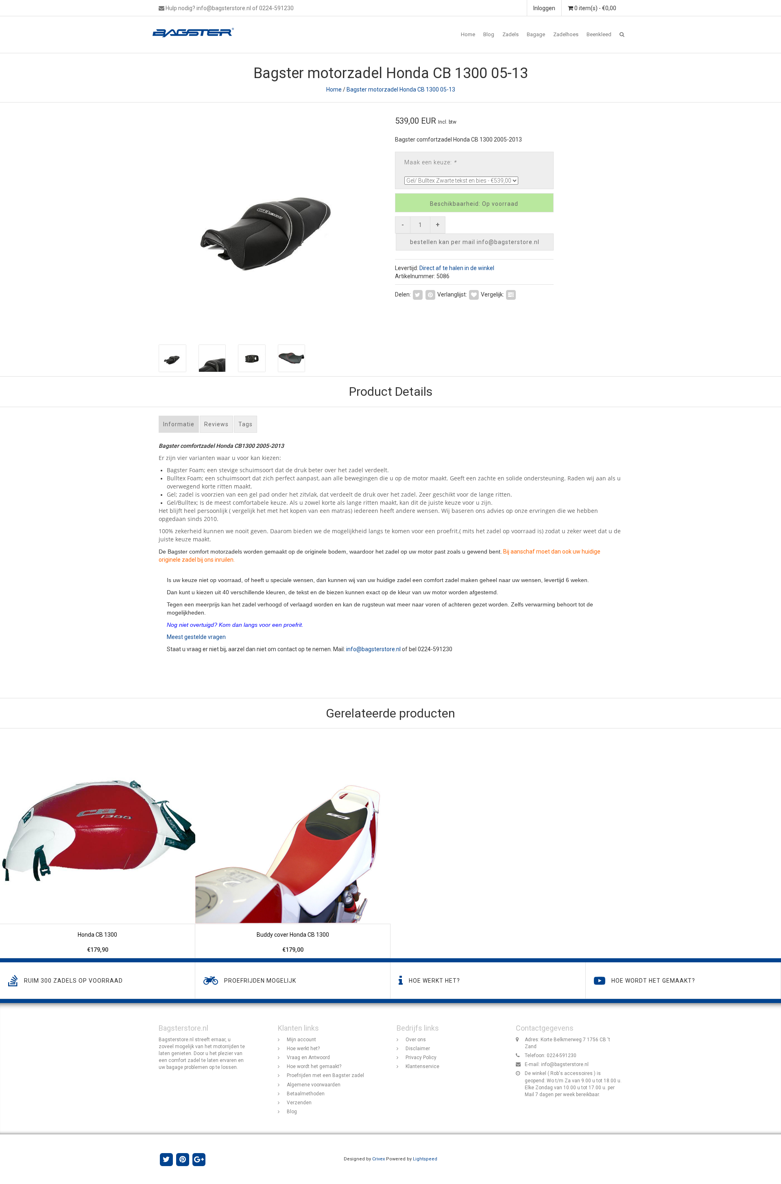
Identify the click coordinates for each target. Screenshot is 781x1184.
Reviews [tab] (216, 424)
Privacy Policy (421, 1057)
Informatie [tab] (178, 424)
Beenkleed (599, 34)
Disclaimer (418, 1048)
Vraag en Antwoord (308, 1057)
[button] (621, 34)
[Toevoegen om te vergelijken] (511, 294)
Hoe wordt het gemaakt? (314, 1066)
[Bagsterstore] (196, 26)
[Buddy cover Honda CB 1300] (292, 843)
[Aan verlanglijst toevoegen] (474, 294)
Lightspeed (425, 1159)
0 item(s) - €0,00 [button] (594, 8)
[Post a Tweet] (417, 294)
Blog (488, 34)
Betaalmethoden (306, 1094)
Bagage (536, 34)
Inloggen (544, 8)
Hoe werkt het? (303, 1048)
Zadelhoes (565, 34)
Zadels (510, 34)
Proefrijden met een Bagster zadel (325, 1075)
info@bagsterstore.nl (373, 649)
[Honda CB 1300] (97, 843)
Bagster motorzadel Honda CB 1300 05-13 (401, 89)
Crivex (378, 1159)
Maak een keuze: (430, 162)
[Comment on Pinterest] (430, 294)
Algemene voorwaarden (313, 1085)
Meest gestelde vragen (196, 637)
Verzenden (299, 1103)
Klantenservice (422, 1066)
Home (468, 34)
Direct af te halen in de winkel (456, 268)
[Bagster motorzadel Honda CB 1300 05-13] (271, 219)
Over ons (416, 1039)
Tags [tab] (245, 424)
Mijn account (301, 1039)
